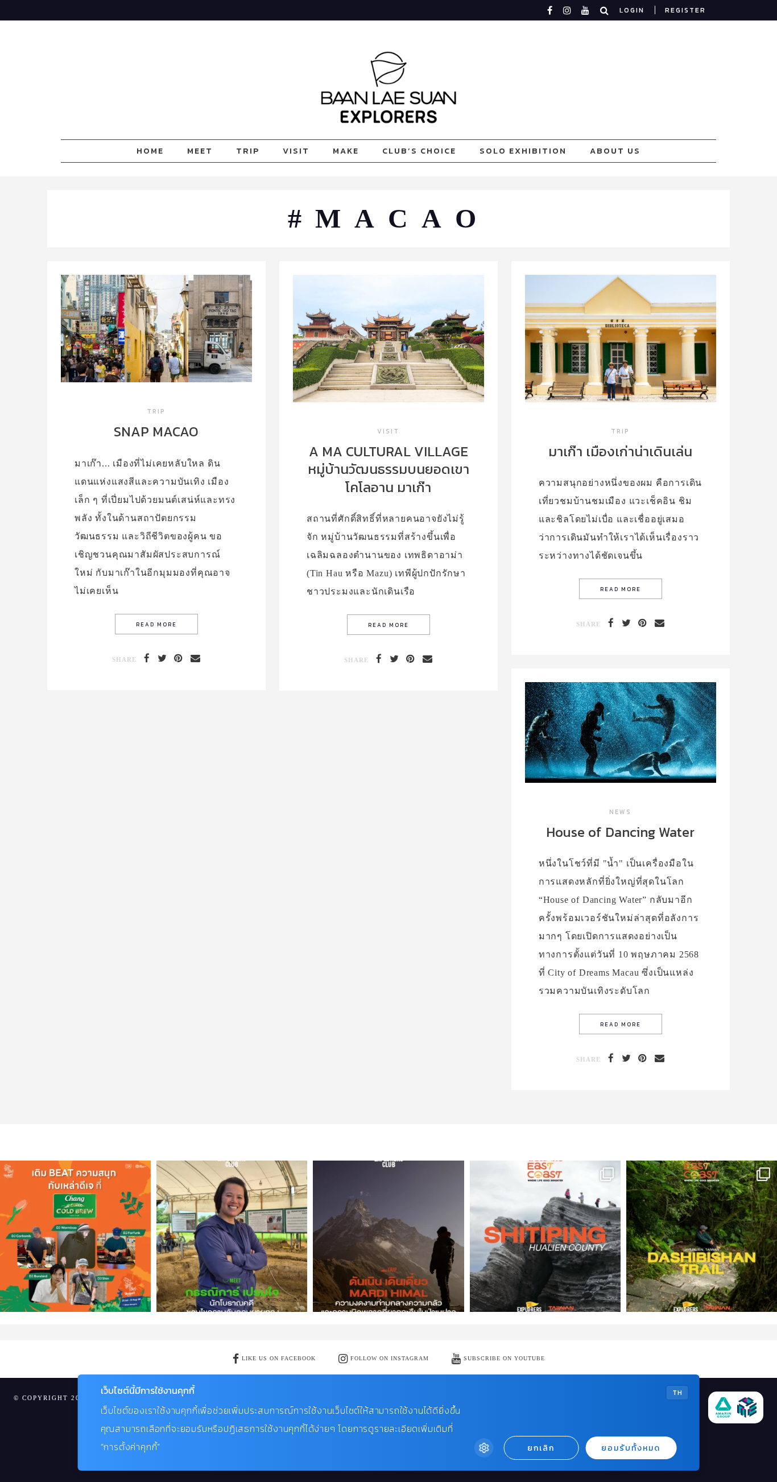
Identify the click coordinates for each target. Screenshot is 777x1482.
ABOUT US (615, 151)
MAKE (346, 151)
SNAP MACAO (156, 431)
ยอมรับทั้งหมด (630, 1448)
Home (150, 151)
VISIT (296, 151)
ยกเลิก (541, 1448)
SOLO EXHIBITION (523, 151)
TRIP (247, 151)
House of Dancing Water (620, 832)
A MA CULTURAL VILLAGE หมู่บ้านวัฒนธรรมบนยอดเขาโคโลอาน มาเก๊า (388, 469)
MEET (200, 151)
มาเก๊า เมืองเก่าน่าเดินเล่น (620, 451)
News (620, 812)
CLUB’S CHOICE (419, 151)
